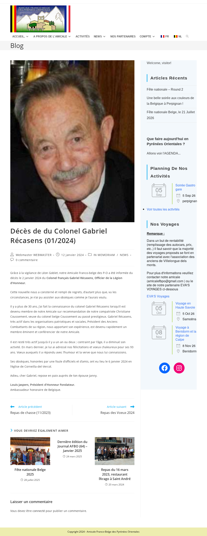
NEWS (124, 255)
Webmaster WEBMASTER (34, 255)
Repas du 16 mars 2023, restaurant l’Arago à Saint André (115, 474)
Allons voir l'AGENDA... (164, 153)
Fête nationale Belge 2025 (30, 471)
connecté (39, 511)
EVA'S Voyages (158, 296)
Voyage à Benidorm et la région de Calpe (185, 333)
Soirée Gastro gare (185, 187)
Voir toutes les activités (163, 209)
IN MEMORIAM (104, 255)
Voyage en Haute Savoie (185, 305)
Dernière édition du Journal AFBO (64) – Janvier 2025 (72, 446)
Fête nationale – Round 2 (165, 89)
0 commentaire (27, 260)
